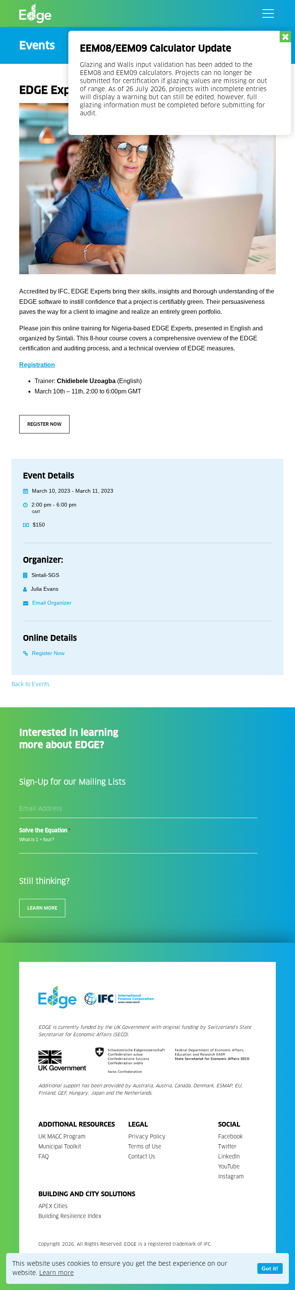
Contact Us (141, 1156)
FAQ (43, 1156)
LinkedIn (229, 1156)
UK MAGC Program (61, 1136)
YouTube (229, 1166)
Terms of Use (144, 1146)
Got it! (270, 1268)
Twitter (227, 1146)
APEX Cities (53, 1206)
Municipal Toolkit (59, 1146)
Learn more (56, 1273)
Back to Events (31, 684)
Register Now (44, 424)
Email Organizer (51, 603)
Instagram (231, 1176)
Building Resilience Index (69, 1216)
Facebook (230, 1136)
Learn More (42, 908)
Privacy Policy (147, 1136)
